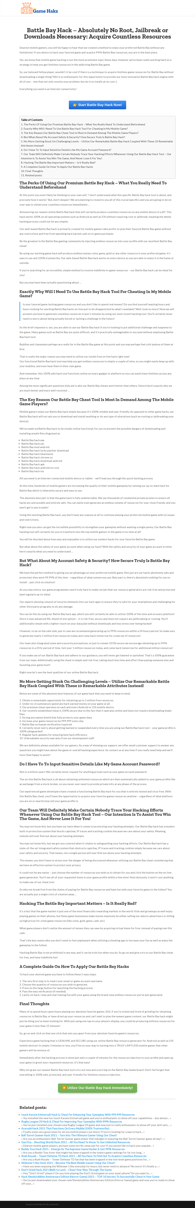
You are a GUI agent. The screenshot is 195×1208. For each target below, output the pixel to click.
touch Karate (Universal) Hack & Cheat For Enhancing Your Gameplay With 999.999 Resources (78, 1114)
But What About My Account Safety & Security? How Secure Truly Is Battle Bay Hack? (74, 137)
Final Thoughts (34, 171)
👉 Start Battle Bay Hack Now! (97, 105)
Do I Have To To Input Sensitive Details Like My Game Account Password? (67, 149)
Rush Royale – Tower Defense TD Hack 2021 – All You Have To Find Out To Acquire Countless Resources (83, 1156)
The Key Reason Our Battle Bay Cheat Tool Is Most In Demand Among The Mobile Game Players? (81, 132)
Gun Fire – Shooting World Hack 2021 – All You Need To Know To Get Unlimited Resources (75, 1142)
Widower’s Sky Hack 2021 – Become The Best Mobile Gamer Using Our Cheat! (68, 1162)
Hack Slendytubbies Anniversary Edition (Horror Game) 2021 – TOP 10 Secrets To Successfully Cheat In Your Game (90, 1176)
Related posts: (33, 175)
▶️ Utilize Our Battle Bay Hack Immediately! (97, 1088)
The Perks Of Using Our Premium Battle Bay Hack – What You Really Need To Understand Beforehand (84, 124)
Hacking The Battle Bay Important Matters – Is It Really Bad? (60, 162)
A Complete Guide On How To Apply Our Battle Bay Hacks (58, 166)
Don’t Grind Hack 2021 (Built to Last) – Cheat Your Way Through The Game (66, 1169)
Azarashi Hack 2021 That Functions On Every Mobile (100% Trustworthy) (65, 1128)
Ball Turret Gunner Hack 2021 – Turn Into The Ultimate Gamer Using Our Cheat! (69, 1135)
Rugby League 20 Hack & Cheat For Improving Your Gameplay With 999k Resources (71, 1121)
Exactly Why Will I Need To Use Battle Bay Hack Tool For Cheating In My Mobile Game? (76, 128)
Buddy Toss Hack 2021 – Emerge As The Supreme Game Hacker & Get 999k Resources (73, 1149)
